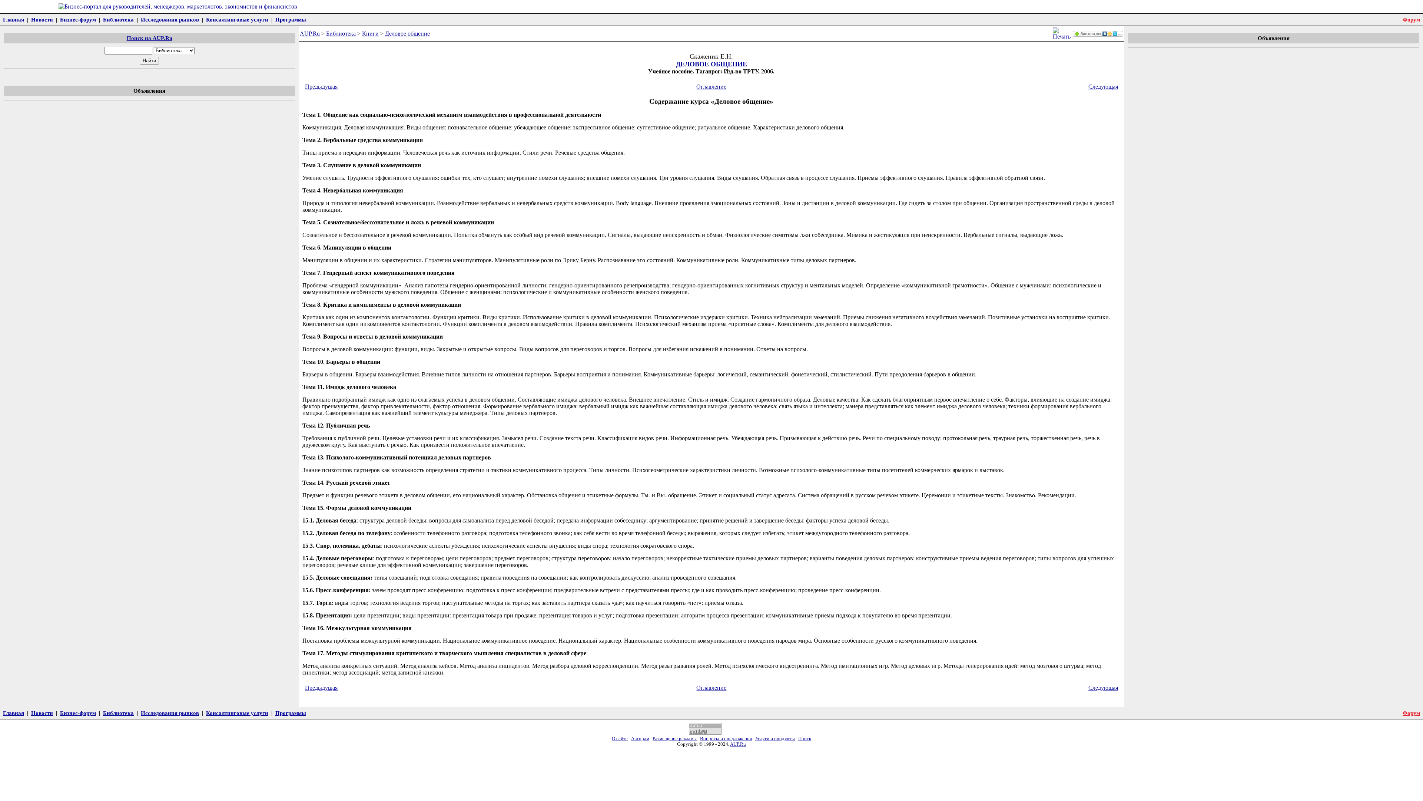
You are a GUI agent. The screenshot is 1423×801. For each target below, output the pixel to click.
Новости (42, 19)
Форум (1411, 19)
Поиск (804, 738)
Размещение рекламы (675, 738)
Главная (13, 19)
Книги (370, 33)
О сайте (620, 738)
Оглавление (711, 86)
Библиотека (118, 19)
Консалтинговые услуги (237, 19)
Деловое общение (407, 33)
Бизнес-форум (78, 19)
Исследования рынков (170, 19)
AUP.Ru (310, 33)
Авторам (640, 738)
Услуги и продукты (775, 738)
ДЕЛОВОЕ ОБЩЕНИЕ (711, 64)
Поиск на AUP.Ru (149, 38)
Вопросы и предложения (726, 738)
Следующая (1103, 86)
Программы (290, 19)
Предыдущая (321, 86)
